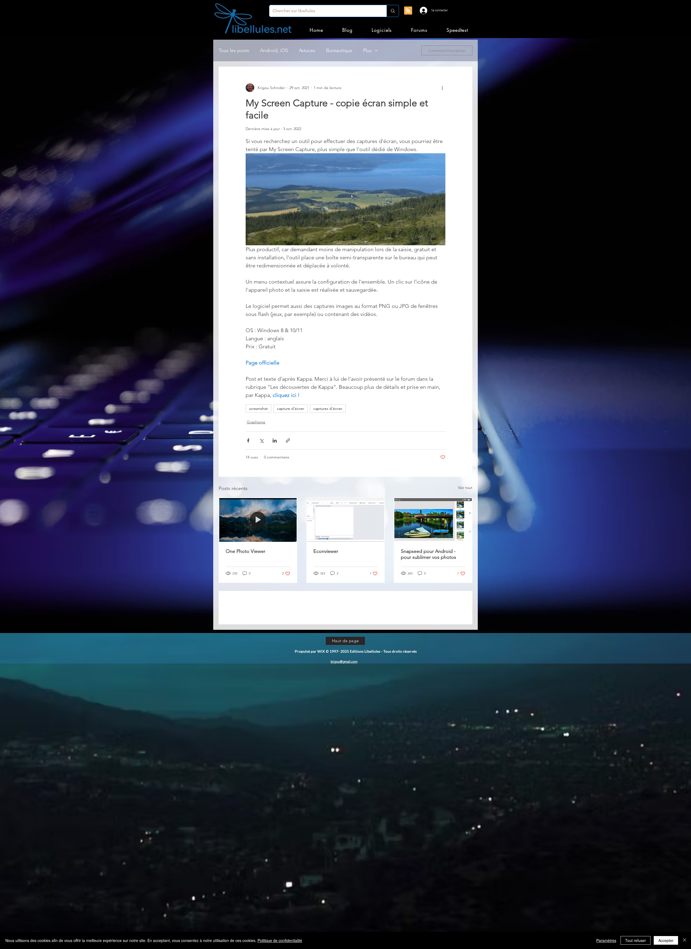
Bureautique (339, 50)
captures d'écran (327, 408)
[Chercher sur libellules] (393, 11)
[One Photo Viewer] (258, 520)
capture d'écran (290, 408)
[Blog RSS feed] (408, 10)
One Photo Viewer (245, 551)
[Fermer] (684, 940)
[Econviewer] (345, 520)
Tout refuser (635, 940)
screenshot (258, 408)
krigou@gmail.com (344, 700)
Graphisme (256, 422)
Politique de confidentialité (280, 940)
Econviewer (325, 551)
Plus (367, 50)
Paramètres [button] (606, 940)
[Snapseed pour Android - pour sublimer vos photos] (433, 520)
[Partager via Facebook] (248, 440)
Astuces (307, 50)
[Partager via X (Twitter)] (261, 440)
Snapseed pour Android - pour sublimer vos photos (428, 554)
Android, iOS (274, 50)
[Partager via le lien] (287, 440)
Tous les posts (234, 50)
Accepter (665, 940)
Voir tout (465, 487)
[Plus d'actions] (442, 87)
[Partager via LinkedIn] (274, 440)
